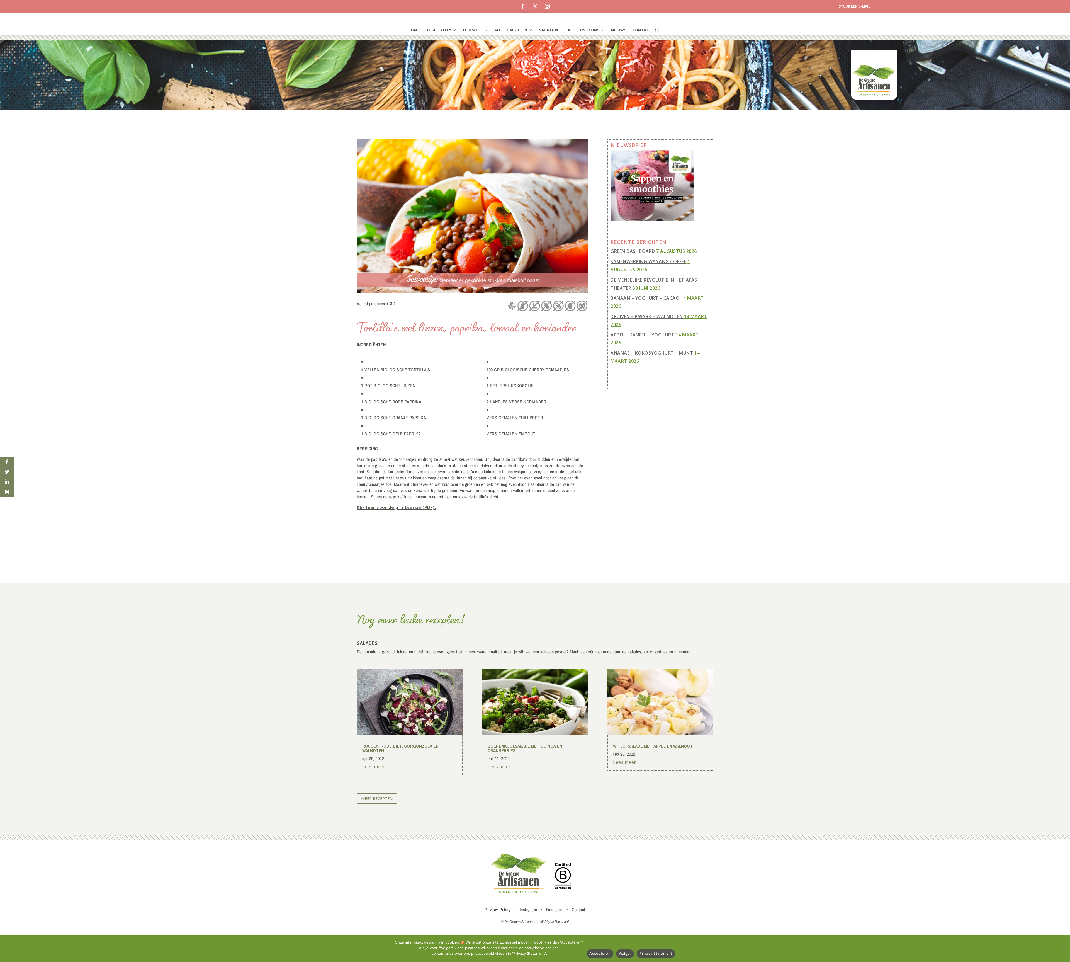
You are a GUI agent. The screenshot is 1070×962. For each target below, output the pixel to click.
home (413, 29)
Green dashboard (633, 251)
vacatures (550, 29)
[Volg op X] (535, 6)
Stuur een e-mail (854, 6)
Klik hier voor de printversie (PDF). (396, 507)
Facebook (554, 910)
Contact (578, 910)
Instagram (528, 910)
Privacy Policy (497, 910)
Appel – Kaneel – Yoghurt (642, 335)
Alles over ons (583, 29)
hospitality (438, 29)
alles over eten (510, 29)
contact (642, 29)
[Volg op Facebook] (523, 6)
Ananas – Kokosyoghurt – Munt (652, 353)
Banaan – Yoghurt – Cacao (645, 298)
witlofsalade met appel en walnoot (653, 746)
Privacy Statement (655, 953)
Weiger (625, 953)
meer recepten (377, 798)
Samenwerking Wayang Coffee (648, 261)
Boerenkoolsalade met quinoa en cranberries (525, 748)
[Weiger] (1063, 948)
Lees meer (373, 767)
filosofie (473, 29)
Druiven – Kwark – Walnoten (647, 316)
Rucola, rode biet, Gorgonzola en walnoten (400, 748)
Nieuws (618, 29)
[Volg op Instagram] (547, 6)
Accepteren (600, 953)
